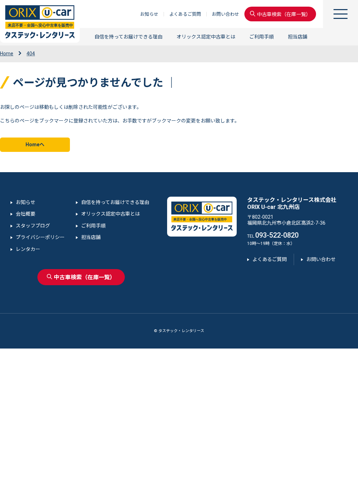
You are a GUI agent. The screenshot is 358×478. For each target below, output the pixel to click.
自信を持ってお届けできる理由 (128, 37)
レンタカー (28, 249)
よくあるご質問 (185, 14)
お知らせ (149, 14)
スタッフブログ (33, 226)
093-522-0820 (277, 235)
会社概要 (25, 214)
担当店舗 (297, 37)
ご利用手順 (261, 37)
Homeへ (35, 144)
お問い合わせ (225, 14)
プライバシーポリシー (40, 237)
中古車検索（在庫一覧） (284, 14)
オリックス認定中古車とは (206, 37)
